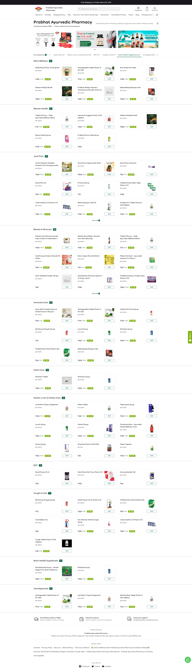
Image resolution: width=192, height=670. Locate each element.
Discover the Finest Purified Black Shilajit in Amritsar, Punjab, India (59, 652)
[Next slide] (158, 39)
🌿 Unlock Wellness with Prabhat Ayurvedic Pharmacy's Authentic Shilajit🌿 (120, 648)
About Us (38, 15)
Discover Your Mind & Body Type (85, 15)
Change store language (151, 15)
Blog (137, 15)
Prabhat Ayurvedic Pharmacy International (103, 652)
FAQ (69, 15)
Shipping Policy (59, 15)
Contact (48, 15)
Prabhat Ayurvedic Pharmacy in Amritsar (137, 652)
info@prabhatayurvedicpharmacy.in (145, 620)
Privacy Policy (47, 648)
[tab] (94, 49)
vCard (130, 15)
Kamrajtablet (39, 656)
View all (95, 220)
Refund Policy (68, 648)
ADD (66, 79)
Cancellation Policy (118, 15)
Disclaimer (105, 15)
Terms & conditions (82, 648)
